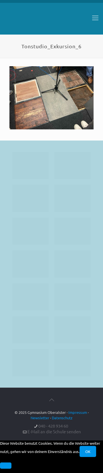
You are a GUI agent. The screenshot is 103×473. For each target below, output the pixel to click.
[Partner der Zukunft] (72, 362)
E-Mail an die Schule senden (54, 431)
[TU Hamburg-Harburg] (30, 264)
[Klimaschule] (72, 198)
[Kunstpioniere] (30, 329)
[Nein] (5, 465)
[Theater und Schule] (72, 264)
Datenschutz (62, 417)
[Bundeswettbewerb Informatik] (30, 165)
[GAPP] (30, 297)
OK (87, 451)
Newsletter (40, 417)
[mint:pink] (30, 231)
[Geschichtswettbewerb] (72, 329)
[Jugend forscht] (30, 362)
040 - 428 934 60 (53, 425)
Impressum (77, 412)
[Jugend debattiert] (72, 165)
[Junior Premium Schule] (72, 231)
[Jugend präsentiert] (30, 198)
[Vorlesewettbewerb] (72, 297)
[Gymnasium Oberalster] (51, 20)
